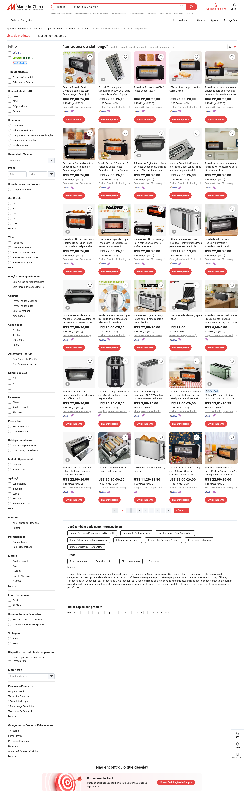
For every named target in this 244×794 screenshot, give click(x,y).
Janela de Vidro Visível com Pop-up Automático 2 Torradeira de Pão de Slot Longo (219, 243)
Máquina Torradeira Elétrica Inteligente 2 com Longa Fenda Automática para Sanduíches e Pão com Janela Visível (185, 167)
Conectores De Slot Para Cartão (86, 546)
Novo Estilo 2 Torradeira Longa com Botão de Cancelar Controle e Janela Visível (185, 471)
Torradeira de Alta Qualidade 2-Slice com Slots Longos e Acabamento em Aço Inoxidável (221, 319)
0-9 (69, 612)
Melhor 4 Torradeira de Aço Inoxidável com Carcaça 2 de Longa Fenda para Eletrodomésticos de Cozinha (220, 397)
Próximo (180, 510)
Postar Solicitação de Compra (176, 782)
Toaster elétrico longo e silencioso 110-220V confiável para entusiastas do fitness (149, 395)
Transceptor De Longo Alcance (163, 540)
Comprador (179, 20)
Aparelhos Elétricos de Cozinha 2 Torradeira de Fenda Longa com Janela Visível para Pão (79, 243)
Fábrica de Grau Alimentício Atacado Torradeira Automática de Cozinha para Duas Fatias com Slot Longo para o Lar (79, 319)
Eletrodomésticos (83, 13)
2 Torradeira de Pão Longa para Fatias (185, 317)
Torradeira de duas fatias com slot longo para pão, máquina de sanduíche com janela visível (221, 91)
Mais (70, 567)
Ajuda (200, 20)
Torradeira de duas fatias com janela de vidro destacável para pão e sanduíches (221, 167)
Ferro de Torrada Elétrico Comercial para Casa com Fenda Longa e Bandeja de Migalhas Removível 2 (76, 91)
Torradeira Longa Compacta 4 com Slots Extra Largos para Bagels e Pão (113, 395)
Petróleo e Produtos (18, 741)
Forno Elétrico (165, 13)
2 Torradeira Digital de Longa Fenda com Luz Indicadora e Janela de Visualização (113, 243)
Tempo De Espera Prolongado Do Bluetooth (92, 533)
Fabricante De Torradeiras (136, 533)
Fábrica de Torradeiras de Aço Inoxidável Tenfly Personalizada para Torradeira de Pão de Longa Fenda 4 (185, 243)
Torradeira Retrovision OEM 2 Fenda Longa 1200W (149, 89)
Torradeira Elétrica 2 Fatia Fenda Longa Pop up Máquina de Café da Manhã (78, 395)
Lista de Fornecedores (51, 36)
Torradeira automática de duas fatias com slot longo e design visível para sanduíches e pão (185, 395)
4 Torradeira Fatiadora (199, 540)
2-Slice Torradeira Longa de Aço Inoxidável (150, 469)
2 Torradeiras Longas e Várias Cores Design (184, 89)
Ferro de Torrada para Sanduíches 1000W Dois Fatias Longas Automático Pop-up (114, 91)
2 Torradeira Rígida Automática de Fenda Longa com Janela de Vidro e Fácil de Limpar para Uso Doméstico (150, 167)
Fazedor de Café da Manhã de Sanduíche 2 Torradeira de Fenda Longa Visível (78, 167)
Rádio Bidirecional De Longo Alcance (88, 540)
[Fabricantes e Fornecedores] (25, 6)
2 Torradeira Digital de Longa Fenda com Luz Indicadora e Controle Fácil (148, 319)
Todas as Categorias (21, 20)
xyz (167, 612)
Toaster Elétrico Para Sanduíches (175, 533)
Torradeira (151, 13)
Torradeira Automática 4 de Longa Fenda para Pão (112, 469)
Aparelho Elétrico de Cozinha (23, 751)
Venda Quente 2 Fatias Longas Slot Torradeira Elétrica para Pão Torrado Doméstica (114, 319)
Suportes (13, 746)
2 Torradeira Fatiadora (127, 540)
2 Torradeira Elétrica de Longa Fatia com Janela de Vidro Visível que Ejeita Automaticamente (149, 243)
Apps (213, 20)
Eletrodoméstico (100, 13)
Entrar (234, 8)
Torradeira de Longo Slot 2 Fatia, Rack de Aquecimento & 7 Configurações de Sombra (221, 471)
